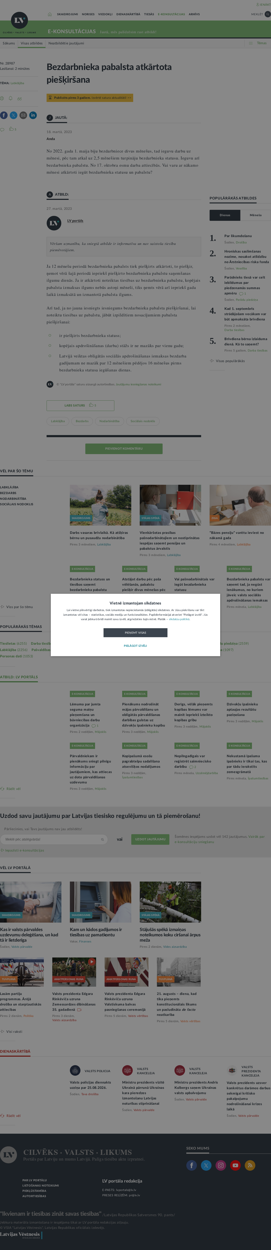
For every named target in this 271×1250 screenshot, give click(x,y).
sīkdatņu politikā (179, 619)
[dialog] (135, 625)
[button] (135, 646)
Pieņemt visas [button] (135, 633)
